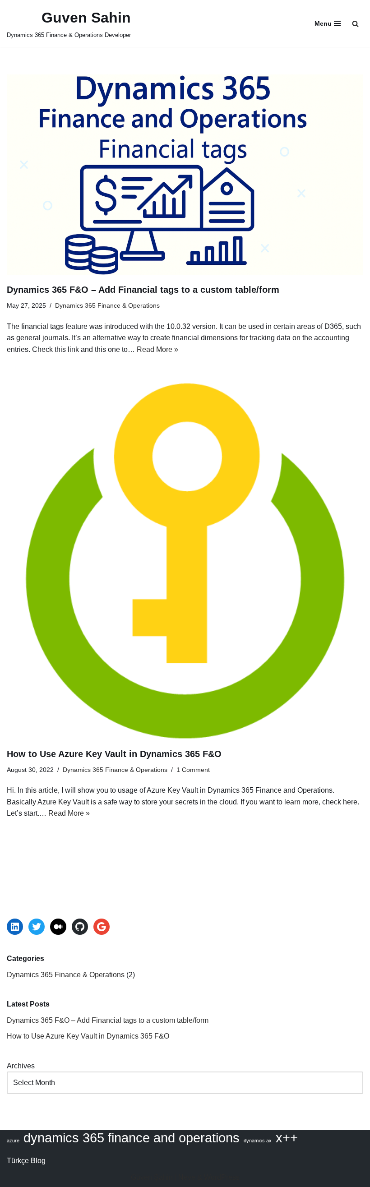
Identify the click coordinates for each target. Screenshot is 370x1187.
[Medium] (58, 927)
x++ (287, 1138)
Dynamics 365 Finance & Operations (107, 305)
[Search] (355, 23)
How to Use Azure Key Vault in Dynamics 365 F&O (114, 754)
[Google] (101, 927)
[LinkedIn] (15, 927)
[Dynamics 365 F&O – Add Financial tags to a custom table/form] (185, 174)
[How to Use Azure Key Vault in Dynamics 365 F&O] (185, 561)
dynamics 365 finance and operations (131, 1138)
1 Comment (193, 769)
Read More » (157, 349)
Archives (21, 1066)
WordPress (222, 1177)
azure (13, 1140)
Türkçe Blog (26, 1160)
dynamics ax (258, 1140)
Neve (186, 1177)
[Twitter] (36, 927)
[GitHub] (80, 927)
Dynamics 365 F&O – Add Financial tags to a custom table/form (143, 290)
